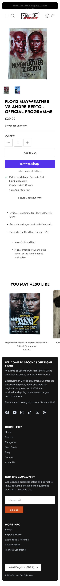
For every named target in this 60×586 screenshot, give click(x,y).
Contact (9, 457)
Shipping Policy (13, 534)
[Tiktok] (29, 412)
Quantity (10, 135)
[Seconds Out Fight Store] (30, 15)
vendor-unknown (17, 125)
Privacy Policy (12, 544)
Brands (9, 437)
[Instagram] (22, 412)
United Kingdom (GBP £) (21, 567)
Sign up (14, 509)
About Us (10, 462)
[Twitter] (37, 412)
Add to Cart (30, 152)
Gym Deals (11, 447)
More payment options (30, 171)
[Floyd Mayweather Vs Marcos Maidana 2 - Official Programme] (26, 314)
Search (8, 529)
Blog (7, 452)
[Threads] (44, 412)
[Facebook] (7, 412)
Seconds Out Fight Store (22, 575)
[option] (30, 53)
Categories (10, 442)
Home (8, 432)
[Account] (45, 15)
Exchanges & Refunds (17, 539)
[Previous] (6, 6)
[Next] (53, 6)
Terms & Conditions (15, 549)
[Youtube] (14, 412)
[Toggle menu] (7, 15)
